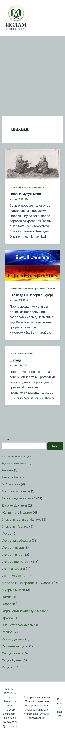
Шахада (15, 360)
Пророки (8, 618)
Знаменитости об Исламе (21, 519)
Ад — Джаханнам (15, 463)
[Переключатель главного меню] (57, 18)
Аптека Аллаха (13, 477)
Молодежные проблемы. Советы (27, 583)
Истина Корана (13, 569)
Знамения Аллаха (15, 526)
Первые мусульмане (25, 194)
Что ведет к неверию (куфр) (31, 295)
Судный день (12, 660)
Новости (8, 604)
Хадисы (7, 667)
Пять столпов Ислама (18, 625)
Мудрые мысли (13, 590)
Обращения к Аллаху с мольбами (27, 611)
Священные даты (15, 646)
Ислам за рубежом (16, 540)
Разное (7, 632)
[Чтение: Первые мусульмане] (32, 164)
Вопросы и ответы (16, 491)
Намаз (6, 597)
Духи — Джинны (14, 505)
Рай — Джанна (13, 639)
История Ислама (14, 576)
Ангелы (7, 470)
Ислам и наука (13, 547)
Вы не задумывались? (18, 498)
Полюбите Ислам (59, 707)
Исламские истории (17, 561)
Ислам (7, 533)
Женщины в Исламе (17, 512)
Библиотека (11, 484)
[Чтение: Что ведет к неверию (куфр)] (32, 265)
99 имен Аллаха (14, 456)
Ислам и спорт (13, 554)
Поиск (5, 439)
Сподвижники (12, 653)
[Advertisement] (32, 69)
